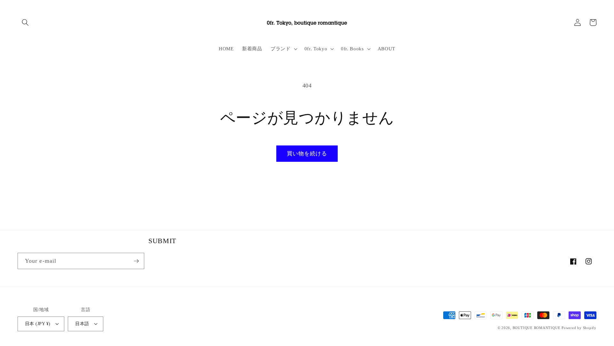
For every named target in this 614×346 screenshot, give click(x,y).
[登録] (136, 261)
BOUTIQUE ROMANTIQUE (537, 328)
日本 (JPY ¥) (37, 323)
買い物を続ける (307, 154)
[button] (25, 22)
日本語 (82, 323)
